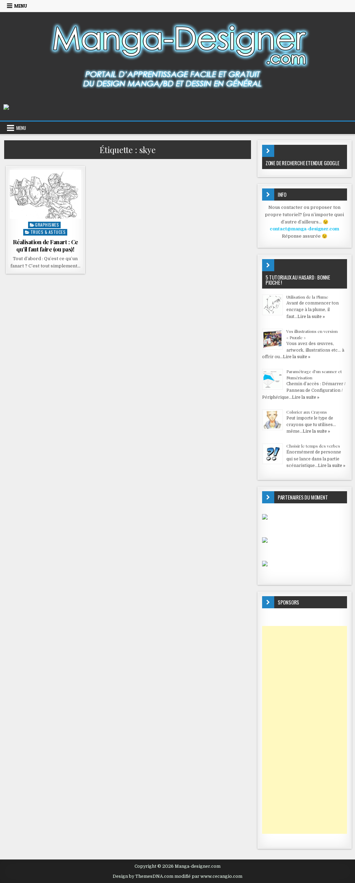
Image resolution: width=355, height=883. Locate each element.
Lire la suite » (311, 316)
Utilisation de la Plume (307, 297)
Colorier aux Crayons (306, 412)
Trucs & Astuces (48, 232)
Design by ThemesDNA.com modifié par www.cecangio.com (177, 876)
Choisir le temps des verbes (313, 446)
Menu (20, 6)
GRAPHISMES (47, 225)
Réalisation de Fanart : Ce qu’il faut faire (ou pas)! (45, 245)
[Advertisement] (304, 730)
